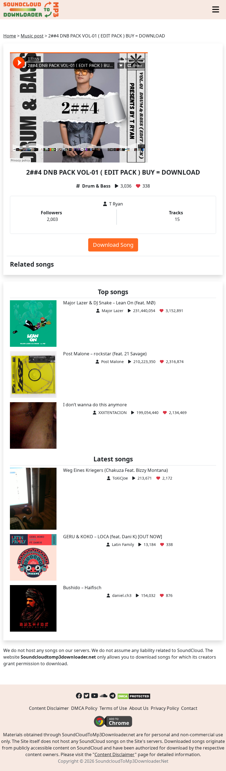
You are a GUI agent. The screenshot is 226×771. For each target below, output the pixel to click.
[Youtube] (94, 695)
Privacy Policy (165, 708)
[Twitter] (86, 695)
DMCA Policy (84, 708)
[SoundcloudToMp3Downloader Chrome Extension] (113, 721)
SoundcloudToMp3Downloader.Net (131, 761)
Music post (32, 36)
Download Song (113, 244)
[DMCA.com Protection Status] (133, 695)
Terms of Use (113, 708)
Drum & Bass (96, 186)
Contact (189, 708)
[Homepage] (31, 9)
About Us (139, 708)
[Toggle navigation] (216, 9)
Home (9, 36)
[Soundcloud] (104, 695)
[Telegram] (112, 695)
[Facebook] (79, 695)
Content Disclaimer (49, 708)
